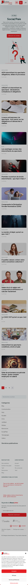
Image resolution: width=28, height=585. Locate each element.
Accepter (14, 571)
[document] (14, 292)
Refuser (14, 575)
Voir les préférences (14, 579)
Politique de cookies (14, 583)
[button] (25, 553)
